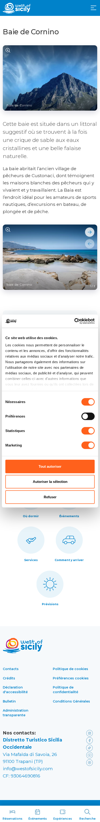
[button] (93, 8)
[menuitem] (93, 7)
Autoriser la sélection (50, 482)
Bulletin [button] (9, 701)
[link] (90, 733)
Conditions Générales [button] (71, 701)
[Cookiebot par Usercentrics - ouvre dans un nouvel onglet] (74, 321)
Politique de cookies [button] (70, 669)
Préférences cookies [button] (71, 678)
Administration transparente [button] (15, 712)
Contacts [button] (11, 669)
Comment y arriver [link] (69, 560)
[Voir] (8, 50)
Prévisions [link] (50, 604)
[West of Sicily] (17, 8)
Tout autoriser (50, 466)
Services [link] (31, 560)
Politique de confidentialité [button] (65, 689)
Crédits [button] (9, 678)
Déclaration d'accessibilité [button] (15, 689)
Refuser (50, 497)
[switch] (88, 416)
